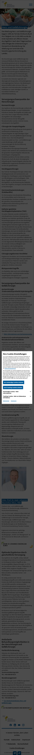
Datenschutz (6, 400)
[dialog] (17, 377)
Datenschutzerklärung (10, 368)
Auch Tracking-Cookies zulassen (13, 387)
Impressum (13, 400)
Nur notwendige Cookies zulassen (13, 382)
